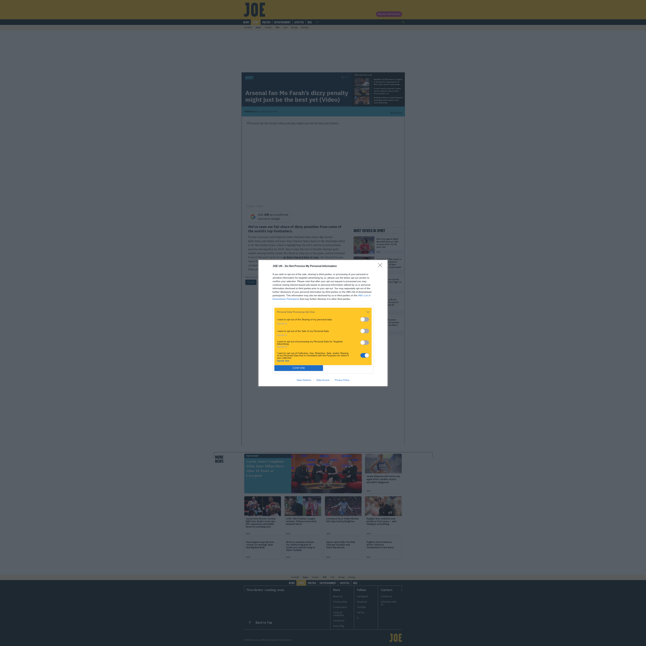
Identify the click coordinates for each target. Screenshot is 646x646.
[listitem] (323, 312)
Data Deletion (304, 380)
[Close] (381, 266)
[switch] (364, 319)
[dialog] (323, 323)
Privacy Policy (342, 380)
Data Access (323, 380)
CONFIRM (299, 368)
